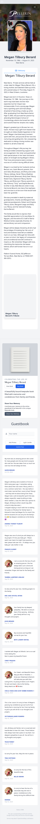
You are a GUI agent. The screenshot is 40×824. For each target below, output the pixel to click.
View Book (9, 386)
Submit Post (20, 447)
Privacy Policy (14, 815)
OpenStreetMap (22, 818)
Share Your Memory (12, 414)
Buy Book (20, 386)
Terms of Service (25, 815)
